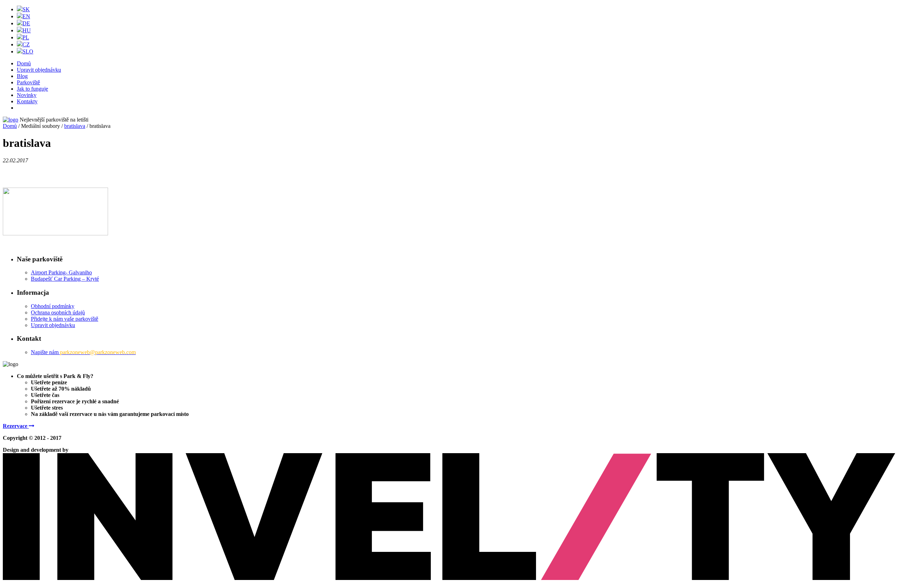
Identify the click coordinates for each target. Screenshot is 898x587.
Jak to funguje (32, 89)
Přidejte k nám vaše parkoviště (64, 319)
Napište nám (83, 352)
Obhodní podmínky (52, 306)
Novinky (26, 95)
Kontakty (27, 101)
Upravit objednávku (39, 70)
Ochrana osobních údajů (58, 312)
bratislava (74, 126)
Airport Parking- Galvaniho (61, 272)
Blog (22, 76)
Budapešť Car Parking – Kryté (65, 279)
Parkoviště (28, 82)
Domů (24, 63)
